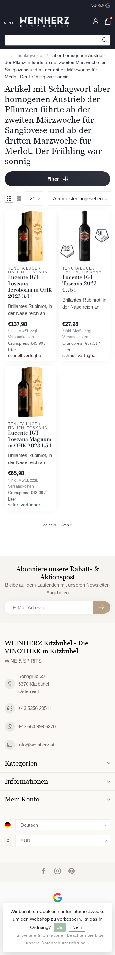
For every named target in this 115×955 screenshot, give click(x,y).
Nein (77, 927)
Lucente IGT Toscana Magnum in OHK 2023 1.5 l (29, 439)
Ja (59, 927)
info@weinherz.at (36, 744)
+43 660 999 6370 (37, 726)
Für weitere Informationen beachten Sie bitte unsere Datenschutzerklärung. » (58, 939)
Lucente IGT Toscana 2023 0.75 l (79, 283)
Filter (53, 179)
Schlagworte (29, 55)
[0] (107, 21)
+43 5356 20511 (34, 708)
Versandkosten (21, 337)
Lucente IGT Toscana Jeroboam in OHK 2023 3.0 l (30, 286)
